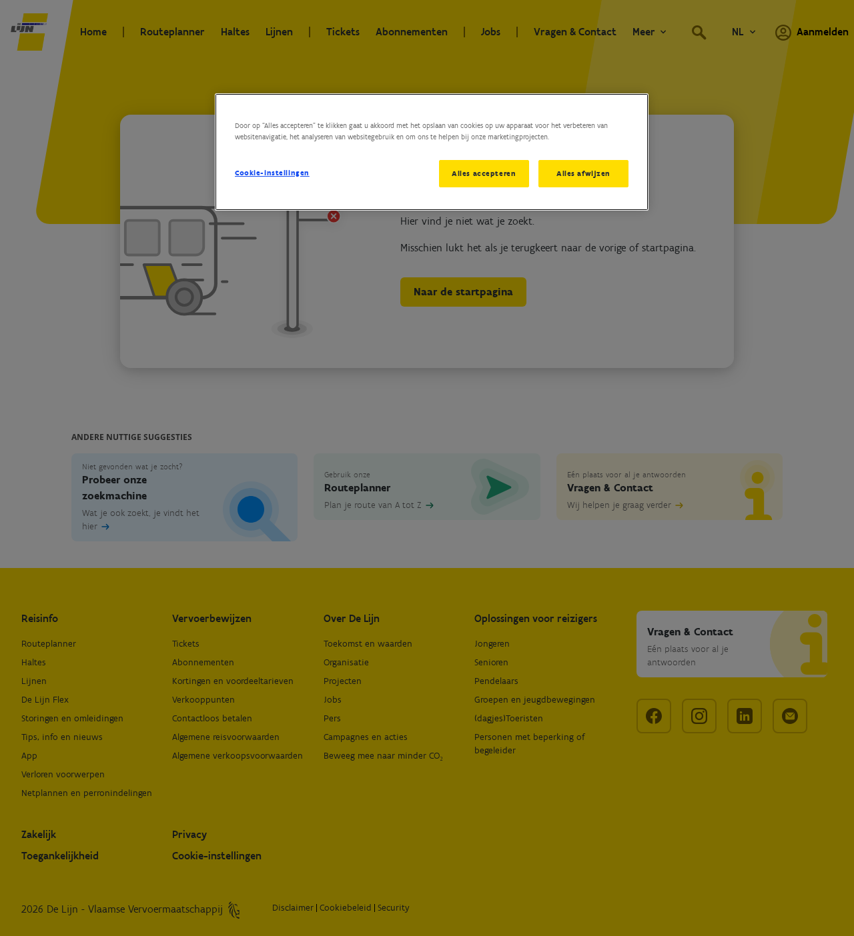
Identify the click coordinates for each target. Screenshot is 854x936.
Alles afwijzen (583, 173)
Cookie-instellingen (272, 172)
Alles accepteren (484, 173)
